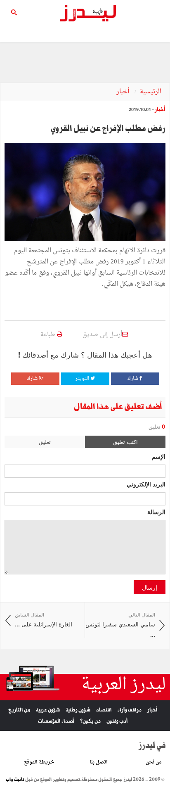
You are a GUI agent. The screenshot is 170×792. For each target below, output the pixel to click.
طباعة (48, 335)
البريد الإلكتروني (146, 484)
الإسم (158, 456)
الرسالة (156, 511)
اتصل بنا (99, 762)
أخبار (123, 92)
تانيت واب (15, 780)
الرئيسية (150, 92)
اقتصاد (104, 710)
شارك (133, 378)
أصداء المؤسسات (56, 721)
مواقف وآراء (130, 710)
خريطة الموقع (39, 762)
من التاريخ (19, 710)
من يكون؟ (90, 721)
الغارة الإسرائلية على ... (43, 620)
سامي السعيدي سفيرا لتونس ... (120, 625)
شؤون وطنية (78, 710)
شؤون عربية (48, 710)
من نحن (154, 762)
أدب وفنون (117, 721)
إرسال (149, 587)
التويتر (82, 378)
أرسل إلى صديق (102, 335)
